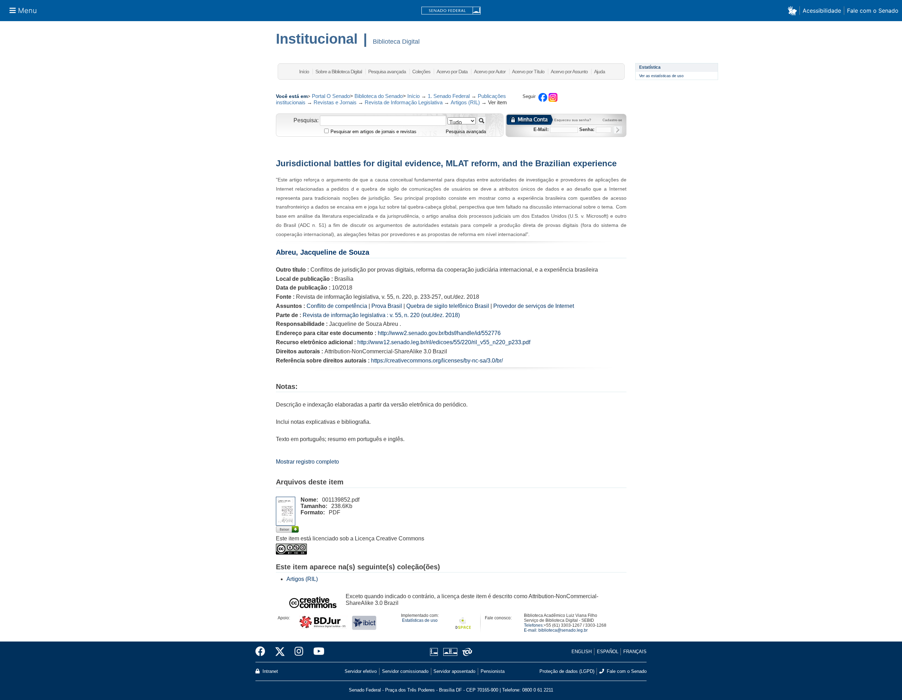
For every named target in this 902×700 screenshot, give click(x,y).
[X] (280, 651)
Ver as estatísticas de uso (661, 76)
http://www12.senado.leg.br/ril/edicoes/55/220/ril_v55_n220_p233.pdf (443, 342)
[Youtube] (316, 651)
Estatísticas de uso (420, 620)
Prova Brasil (386, 306)
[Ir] (481, 121)
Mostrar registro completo (307, 462)
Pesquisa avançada (387, 71)
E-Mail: (541, 129)
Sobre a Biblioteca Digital (338, 71)
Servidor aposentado (454, 671)
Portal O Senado (331, 96)
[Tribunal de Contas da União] (466, 652)
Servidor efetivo (361, 671)
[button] (793, 10)
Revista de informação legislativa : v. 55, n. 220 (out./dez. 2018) (381, 315)
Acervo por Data (452, 71)
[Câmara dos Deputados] (435, 652)
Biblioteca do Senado (378, 96)
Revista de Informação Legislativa (404, 102)
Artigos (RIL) (465, 102)
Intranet (269, 671)
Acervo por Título (528, 71)
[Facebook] (262, 651)
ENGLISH (582, 651)
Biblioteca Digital (396, 41)
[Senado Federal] (451, 11)
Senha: (586, 129)
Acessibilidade (822, 10)
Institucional (317, 39)
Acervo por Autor (490, 71)
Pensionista (493, 671)
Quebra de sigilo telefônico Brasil (447, 306)
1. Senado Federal (449, 96)
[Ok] (617, 130)
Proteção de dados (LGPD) (566, 671)
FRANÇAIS (635, 651)
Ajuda (599, 71)
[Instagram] (299, 651)
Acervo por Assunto (569, 71)
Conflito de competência (337, 306)
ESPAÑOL (607, 651)
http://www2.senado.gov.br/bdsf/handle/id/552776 (439, 333)
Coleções (421, 71)
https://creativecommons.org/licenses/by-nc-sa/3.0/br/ (437, 361)
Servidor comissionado (405, 671)
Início (304, 71)
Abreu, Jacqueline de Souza (322, 252)
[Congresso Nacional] (450, 652)
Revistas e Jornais (335, 102)
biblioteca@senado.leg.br (563, 630)
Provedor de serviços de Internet (533, 306)
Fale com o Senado (872, 10)
